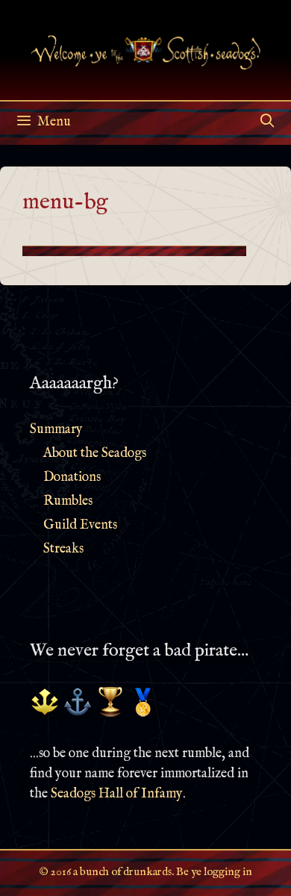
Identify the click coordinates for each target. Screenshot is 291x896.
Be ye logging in (214, 872)
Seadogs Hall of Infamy (117, 794)
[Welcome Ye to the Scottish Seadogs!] (145, 49)
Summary (56, 429)
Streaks (63, 549)
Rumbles (68, 501)
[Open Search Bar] (267, 122)
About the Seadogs (94, 453)
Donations (72, 477)
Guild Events (80, 525)
